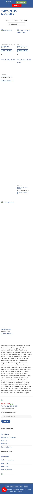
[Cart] (31, 12)
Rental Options (23, 50)
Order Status (5, 434)
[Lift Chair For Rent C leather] (24, 121)
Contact (20, 491)
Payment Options (6, 447)
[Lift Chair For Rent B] (8, 66)
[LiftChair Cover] (8, 36)
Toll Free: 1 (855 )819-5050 (9, 406)
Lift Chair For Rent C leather (22, 188)
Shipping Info (5, 456)
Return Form (5, 466)
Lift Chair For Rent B (6, 76)
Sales (29, 489)
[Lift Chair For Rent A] (24, 36)
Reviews (9, 489)
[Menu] (26, 12)
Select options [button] (7, 50)
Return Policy (5, 463)
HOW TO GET (17, 5)
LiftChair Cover (5, 46)
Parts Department (6, 469)
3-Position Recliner (6, 329)
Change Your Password (8, 437)
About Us (16, 489)
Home (8, 20)
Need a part (4, 443)
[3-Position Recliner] (8, 264)
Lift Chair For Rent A (22, 46)
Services (13, 491)
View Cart (4, 440)
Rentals (15, 20)
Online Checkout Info (7, 460)
